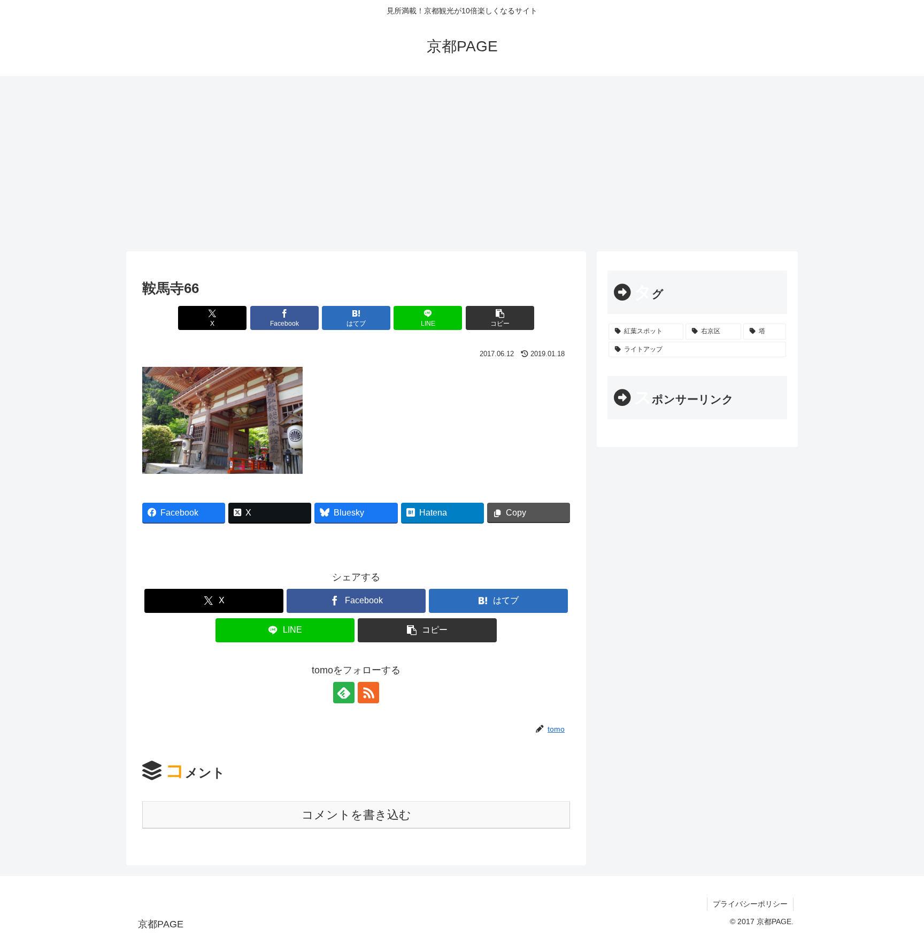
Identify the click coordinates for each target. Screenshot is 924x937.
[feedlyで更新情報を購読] (344, 692)
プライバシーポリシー (750, 904)
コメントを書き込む (356, 814)
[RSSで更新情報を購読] (368, 692)
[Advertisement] (462, 164)
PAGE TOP (894, 900)
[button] (500, 318)
